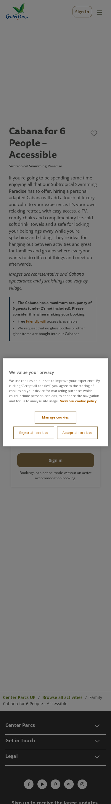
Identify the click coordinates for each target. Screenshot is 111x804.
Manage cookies (55, 417)
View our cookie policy (78, 400)
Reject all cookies (33, 432)
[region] (55, 402)
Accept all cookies (77, 432)
